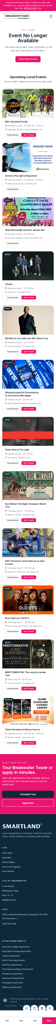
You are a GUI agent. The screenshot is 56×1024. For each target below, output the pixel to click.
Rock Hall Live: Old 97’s (17, 618)
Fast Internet (8, 871)
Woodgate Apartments (12, 982)
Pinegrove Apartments (12, 973)
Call (7, 1021)
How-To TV (7, 895)
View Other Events (28, 59)
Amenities (6, 857)
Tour (35, 1021)
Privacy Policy (10, 1006)
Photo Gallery (8, 862)
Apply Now (28, 803)
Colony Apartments (11, 956)
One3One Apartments (12, 965)
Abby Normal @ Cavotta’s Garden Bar (25, 230)
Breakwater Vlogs (10, 891)
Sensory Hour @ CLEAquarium (21, 175)
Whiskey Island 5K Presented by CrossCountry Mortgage (22, 394)
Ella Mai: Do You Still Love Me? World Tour (26, 338)
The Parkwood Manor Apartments (17, 969)
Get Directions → (10, 918)
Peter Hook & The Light (17, 449)
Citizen (8, 284)
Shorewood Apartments (13, 978)
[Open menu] (51, 16)
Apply (49, 1021)
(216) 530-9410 (30, 8)
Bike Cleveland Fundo (16, 121)
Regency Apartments (12, 987)
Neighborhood (8, 900)
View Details (12, 135)
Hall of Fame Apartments (13, 960)
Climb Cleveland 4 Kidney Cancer (22, 729)
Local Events (8, 886)
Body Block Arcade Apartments (16, 951)
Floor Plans (7, 853)
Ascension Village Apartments (16, 947)
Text (21, 1021)
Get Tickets (29, 135)
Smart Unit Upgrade (11, 867)
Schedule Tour (28, 794)
